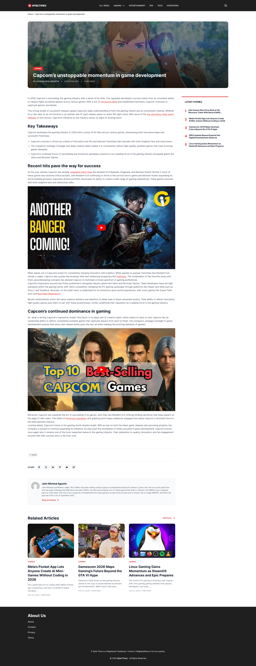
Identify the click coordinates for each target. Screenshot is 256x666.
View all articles (49, 500)
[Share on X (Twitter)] (46, 467)
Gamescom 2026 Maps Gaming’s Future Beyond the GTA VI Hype (100, 571)
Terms (31, 637)
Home (30, 14)
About (31, 621)
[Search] (225, 6)
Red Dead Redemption (49, 293)
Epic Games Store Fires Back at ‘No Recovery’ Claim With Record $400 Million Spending (204, 111)
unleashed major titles (81, 172)
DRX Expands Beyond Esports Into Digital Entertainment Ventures (204, 136)
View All (167, 518)
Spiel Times (122, 658)
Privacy (31, 632)
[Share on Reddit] (66, 467)
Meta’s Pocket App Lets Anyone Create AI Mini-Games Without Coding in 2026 (207, 119)
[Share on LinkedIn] (53, 467)
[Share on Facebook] (39, 467)
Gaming (31, 562)
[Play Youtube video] (101, 227)
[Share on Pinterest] (60, 467)
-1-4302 (33, 455)
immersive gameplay (76, 418)
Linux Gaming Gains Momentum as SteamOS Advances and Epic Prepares (151, 571)
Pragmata (121, 276)
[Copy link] (73, 467)
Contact (32, 627)
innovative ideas (109, 101)
